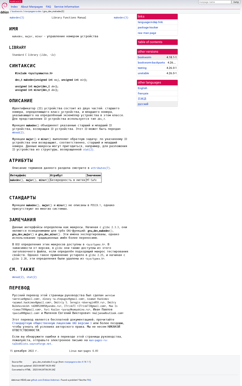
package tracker (148, 27)
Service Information (66, 6)
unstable (143, 73)
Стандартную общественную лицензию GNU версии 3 (52, 323)
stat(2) (88, 149)
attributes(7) (100, 167)
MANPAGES (15, 1)
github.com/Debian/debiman (45, 380)
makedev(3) (17, 17)
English (142, 88)
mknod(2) (18, 132)
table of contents (150, 42)
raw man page (147, 33)
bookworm (17, 11)
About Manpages (32, 6)
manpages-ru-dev (32, 11)
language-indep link (150, 22)
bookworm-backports (151, 62)
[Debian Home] (4, 7)
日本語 (142, 98)
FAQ (48, 6)
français (143, 93)
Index (14, 6)
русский (143, 104)
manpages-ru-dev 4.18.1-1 (77, 362)
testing (142, 68)
